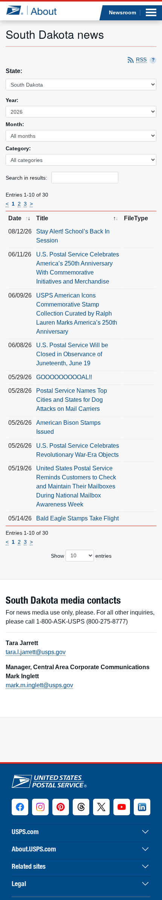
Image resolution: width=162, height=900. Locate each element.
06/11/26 (19, 254)
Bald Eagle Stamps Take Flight (77, 518)
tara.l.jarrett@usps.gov (36, 652)
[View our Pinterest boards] (60, 807)
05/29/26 (20, 377)
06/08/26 (20, 345)
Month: (15, 124)
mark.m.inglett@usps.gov (39, 685)
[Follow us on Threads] (81, 807)
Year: (12, 100)
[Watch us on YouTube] (121, 807)
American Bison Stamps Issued (68, 427)
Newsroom (122, 12)
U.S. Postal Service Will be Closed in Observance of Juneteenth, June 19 (72, 354)
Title (42, 218)
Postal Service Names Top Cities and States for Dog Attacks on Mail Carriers (71, 399)
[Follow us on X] (101, 807)
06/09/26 (20, 295)
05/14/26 (20, 518)
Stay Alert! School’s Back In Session (73, 236)
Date (14, 218)
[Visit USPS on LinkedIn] (142, 807)
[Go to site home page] (31, 10)
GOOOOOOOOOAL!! (64, 377)
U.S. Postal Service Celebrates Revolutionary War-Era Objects (77, 450)
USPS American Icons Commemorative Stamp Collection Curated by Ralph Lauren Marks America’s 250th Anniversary (76, 313)
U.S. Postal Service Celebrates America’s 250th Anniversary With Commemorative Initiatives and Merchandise (77, 268)
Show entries (81, 555)
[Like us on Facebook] (20, 807)
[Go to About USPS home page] (49, 779)
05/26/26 (20, 422)
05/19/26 (20, 468)
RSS (141, 60)
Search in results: (27, 178)
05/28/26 (20, 390)
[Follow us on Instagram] (40, 807)
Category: (18, 148)
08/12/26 (20, 231)
